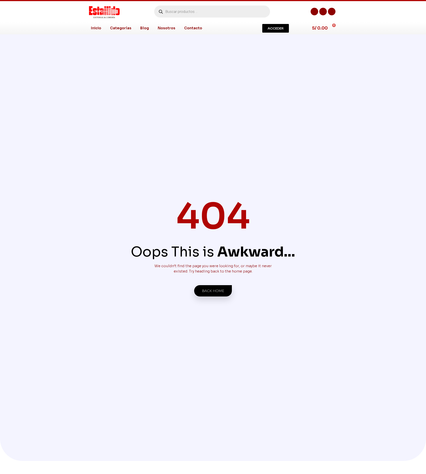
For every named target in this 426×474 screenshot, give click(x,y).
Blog (144, 28)
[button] (275, 28)
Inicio (96, 28)
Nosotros (166, 28)
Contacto (193, 28)
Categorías (120, 28)
